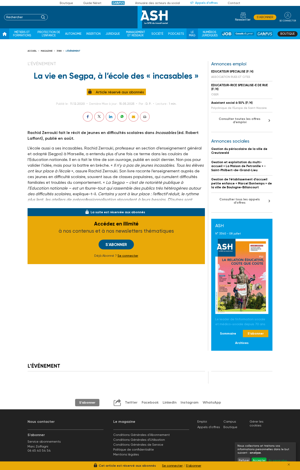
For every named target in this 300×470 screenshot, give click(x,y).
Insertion (93, 34)
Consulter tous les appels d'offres (239, 200)
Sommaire (228, 333)
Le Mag (192, 33)
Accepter (259, 460)
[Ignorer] (289, 464)
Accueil (32, 51)
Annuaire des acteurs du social (157, 3)
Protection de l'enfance (49, 33)
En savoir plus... (279, 460)
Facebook (150, 402)
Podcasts (176, 34)
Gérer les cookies (256, 423)
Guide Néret (92, 3)
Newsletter (243, 19)
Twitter (131, 402)
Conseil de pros (244, 33)
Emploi (202, 421)
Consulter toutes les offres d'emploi (239, 120)
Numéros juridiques (210, 33)
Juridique (113, 34)
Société (157, 34)
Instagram (190, 402)
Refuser (244, 460)
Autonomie (73, 34)
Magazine (46, 51)
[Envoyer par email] (133, 117)
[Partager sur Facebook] (88, 117)
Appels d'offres (206, 3)
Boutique (66, 3)
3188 (59, 51)
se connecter (287, 20)
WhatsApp (212, 402)
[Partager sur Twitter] (99, 117)
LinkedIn (170, 402)
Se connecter (128, 256)
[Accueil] (4, 34)
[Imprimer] (145, 117)
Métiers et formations (22, 33)
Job (227, 34)
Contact (234, 3)
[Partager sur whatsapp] (122, 117)
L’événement (73, 51)
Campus (118, 3)
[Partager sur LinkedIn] (111, 117)
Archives (242, 343)
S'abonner (265, 17)
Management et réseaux (135, 33)
